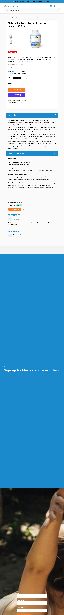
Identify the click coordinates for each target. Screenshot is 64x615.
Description (12, 115)
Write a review (14, 209)
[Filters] (23, 209)
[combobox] (32, 10)
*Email (19, 593)
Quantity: (11, 83)
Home (8, 18)
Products (15, 18)
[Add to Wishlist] (56, 29)
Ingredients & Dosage (15, 153)
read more (30, 61)
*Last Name (20, 607)
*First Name (20, 600)
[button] (51, 6)
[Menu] (58, 6)
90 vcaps (25, 78)
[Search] (58, 10)
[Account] (54, 6)
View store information (16, 105)
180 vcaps (17, 78)
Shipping (10, 73)
